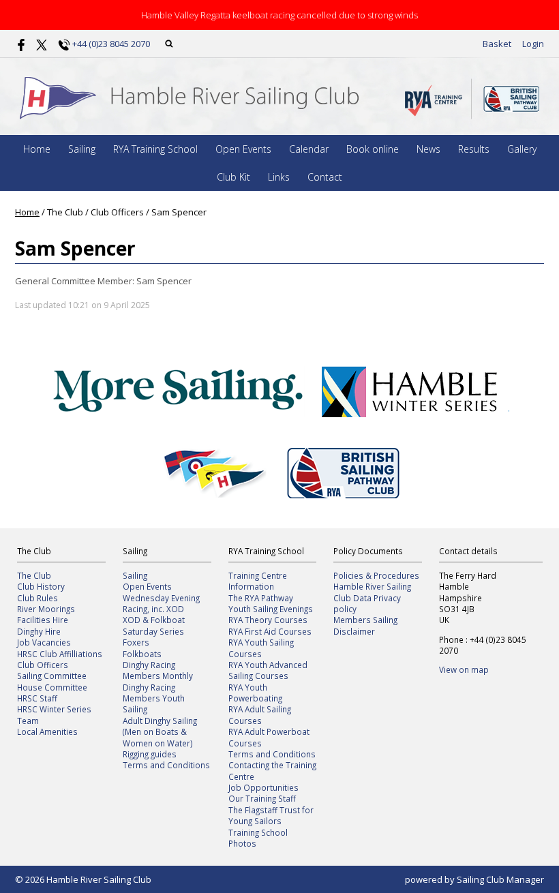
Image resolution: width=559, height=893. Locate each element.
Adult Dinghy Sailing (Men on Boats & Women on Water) (160, 731)
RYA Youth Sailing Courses (261, 648)
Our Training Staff (262, 798)
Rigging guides (150, 753)
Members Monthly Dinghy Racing (158, 681)
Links (279, 176)
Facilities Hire (42, 619)
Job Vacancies (44, 642)
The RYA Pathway (260, 597)
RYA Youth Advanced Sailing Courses (267, 670)
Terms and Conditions (166, 764)
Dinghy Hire (39, 631)
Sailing (81, 148)
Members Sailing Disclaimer (365, 625)
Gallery (522, 148)
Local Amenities (47, 731)
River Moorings (46, 608)
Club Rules (37, 597)
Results (473, 148)
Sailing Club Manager (500, 879)
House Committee (52, 687)
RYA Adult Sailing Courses (259, 714)
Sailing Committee (52, 675)
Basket (497, 43)
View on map (464, 669)
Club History (41, 586)
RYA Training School (155, 148)
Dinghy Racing (149, 664)
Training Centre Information (257, 581)
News (428, 148)
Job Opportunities (263, 787)
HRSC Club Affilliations (59, 653)
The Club (34, 575)
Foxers (136, 642)
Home (36, 148)
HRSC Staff (37, 698)
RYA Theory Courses (267, 619)
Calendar (309, 148)
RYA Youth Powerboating (255, 692)
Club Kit (233, 176)
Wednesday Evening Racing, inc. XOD (161, 603)
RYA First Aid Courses (270, 631)
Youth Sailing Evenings (270, 608)
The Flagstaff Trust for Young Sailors (271, 815)
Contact (324, 176)
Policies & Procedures (376, 575)
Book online (372, 148)
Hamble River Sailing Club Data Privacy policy (372, 597)
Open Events (243, 148)
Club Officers (42, 664)
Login (533, 43)
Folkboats (142, 653)
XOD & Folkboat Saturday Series (154, 625)
